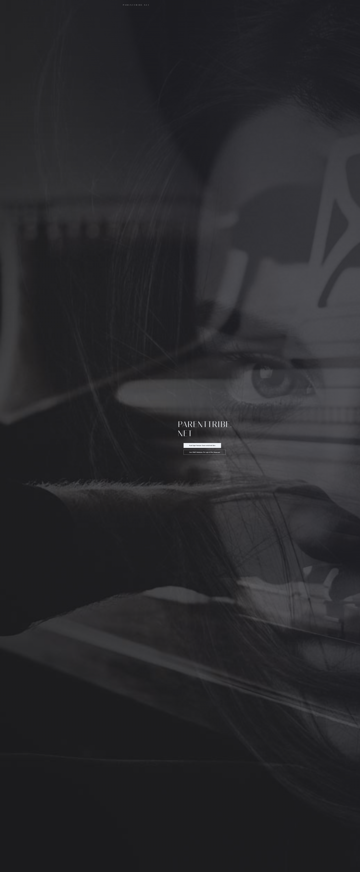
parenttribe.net (136, 5)
